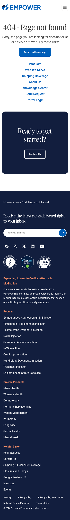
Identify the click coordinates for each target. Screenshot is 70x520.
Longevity (9, 425)
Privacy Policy (24, 497)
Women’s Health (13, 394)
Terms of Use (42, 502)
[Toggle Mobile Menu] (65, 7)
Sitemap (7, 497)
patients (11, 302)
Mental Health (11, 437)
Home (7, 202)
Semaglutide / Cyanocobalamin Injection (27, 317)
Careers (9, 458)
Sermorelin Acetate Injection (20, 342)
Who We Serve (35, 70)
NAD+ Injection (12, 336)
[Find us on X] (24, 247)
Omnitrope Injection (15, 354)
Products (35, 64)
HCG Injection (11, 348)
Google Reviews (13, 477)
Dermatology (11, 400)
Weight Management (15, 412)
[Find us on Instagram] (15, 247)
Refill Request (35, 94)
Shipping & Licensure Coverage (22, 465)
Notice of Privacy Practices (16, 502)
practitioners (24, 302)
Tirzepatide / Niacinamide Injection (24, 323)
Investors (8, 483)
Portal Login (35, 100)
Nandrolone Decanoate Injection (22, 360)
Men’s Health (11, 388)
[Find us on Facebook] (6, 247)
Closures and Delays (15, 471)
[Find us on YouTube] (42, 247)
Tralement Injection (14, 366)
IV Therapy (9, 419)
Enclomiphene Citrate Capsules (22, 373)
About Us (35, 82)
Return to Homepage (35, 52)
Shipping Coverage (35, 76)
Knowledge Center (35, 88)
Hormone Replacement (17, 406)
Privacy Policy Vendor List (50, 497)
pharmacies (42, 302)
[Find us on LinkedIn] (32, 247)
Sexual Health (11, 431)
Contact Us (35, 154)
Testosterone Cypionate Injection (23, 330)
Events (7, 489)
